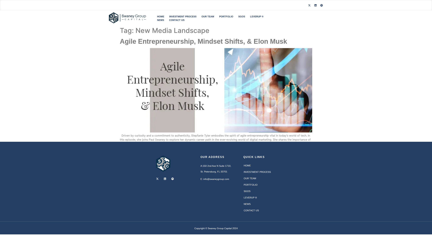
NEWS (160, 20)
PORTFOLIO (226, 16)
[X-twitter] (309, 5)
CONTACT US (176, 20)
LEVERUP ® (256, 16)
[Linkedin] (315, 5)
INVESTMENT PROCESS (182, 16)
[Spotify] (321, 5)
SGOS (241, 16)
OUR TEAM (207, 16)
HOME (160, 16)
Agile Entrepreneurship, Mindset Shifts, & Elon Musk (203, 41)
